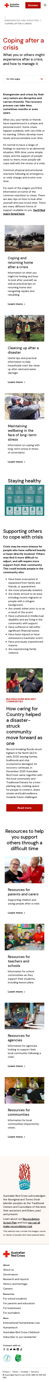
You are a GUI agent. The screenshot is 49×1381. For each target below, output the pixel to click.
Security (35, 1371)
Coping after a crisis (18, 23)
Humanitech (10, 1327)
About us (8, 1269)
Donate (33, 5)
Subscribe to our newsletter (19, 1337)
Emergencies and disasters (22, 20)
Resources (8, 1294)
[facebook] (4, 1349)
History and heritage (15, 1284)
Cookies (24, 1371)
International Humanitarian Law (21, 1322)
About (6, 1265)
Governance (10, 1274)
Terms (15, 1371)
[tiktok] (21, 1349)
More (5, 1318)
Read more (24, 808)
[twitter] (11, 1349)
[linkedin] (18, 1349)
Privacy (6, 1371)
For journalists (11, 1312)
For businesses (12, 1308)
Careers (8, 1288)
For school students (15, 1298)
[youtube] (14, 1349)
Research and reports (16, 1279)
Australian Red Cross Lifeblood (21, 1332)
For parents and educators (19, 1303)
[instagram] (8, 1349)
